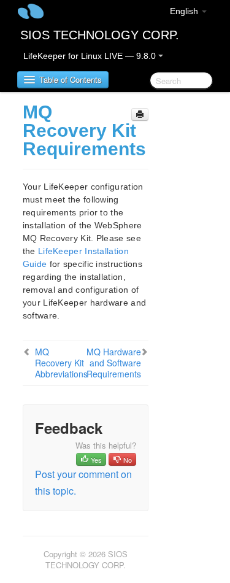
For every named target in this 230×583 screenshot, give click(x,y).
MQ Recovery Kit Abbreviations (61, 362)
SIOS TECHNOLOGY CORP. (99, 35)
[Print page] (139, 114)
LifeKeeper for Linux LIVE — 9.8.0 (90, 56)
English (185, 11)
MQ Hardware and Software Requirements (113, 362)
